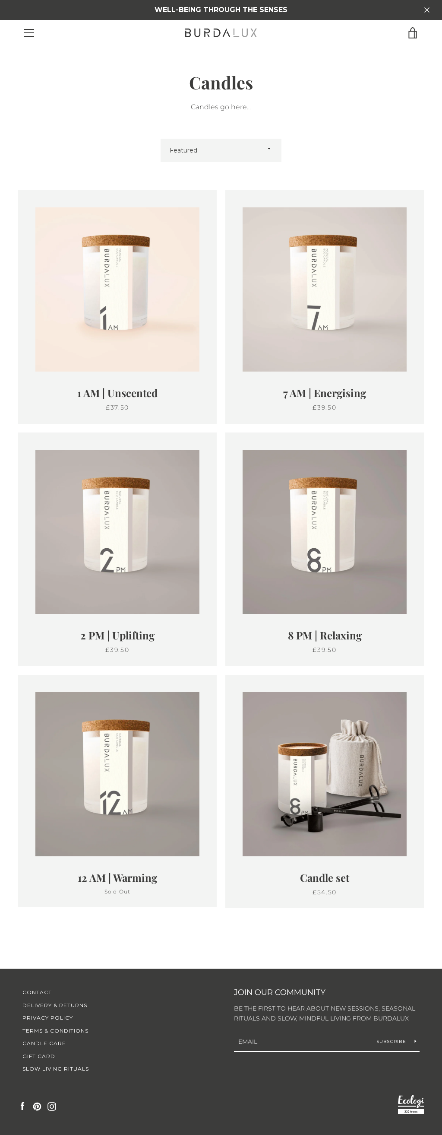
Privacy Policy (47, 1017)
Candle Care (44, 1043)
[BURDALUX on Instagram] (51, 1106)
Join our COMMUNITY (279, 992)
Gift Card (38, 1056)
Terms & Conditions (55, 1030)
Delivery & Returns (54, 1005)
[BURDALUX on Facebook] (22, 1106)
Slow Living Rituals (55, 1068)
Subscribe (392, 1041)
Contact (37, 992)
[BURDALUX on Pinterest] (37, 1106)
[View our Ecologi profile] (411, 1106)
